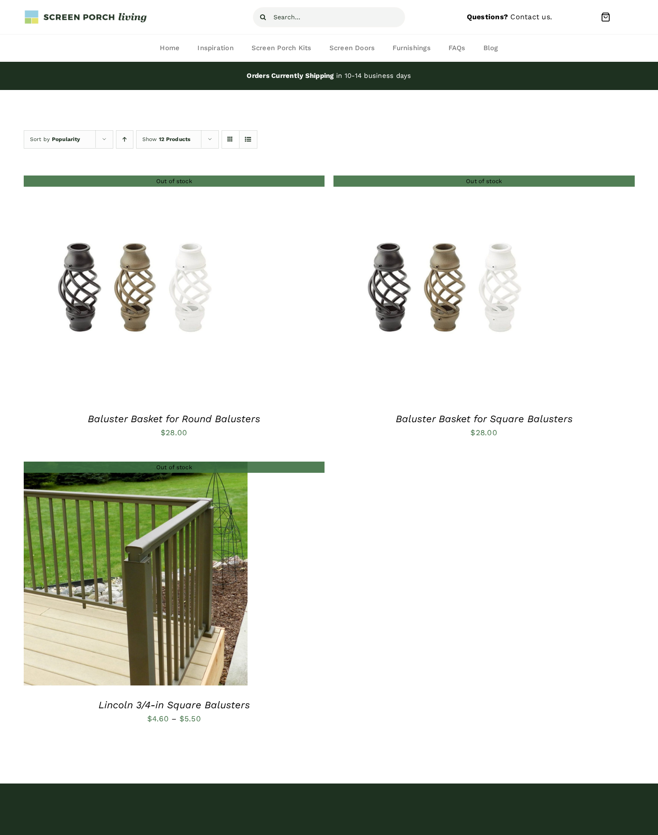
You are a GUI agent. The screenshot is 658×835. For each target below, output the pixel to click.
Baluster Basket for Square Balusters (484, 418)
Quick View (135, 290)
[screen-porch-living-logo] (86, 13)
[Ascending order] (124, 139)
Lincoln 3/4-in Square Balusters (174, 705)
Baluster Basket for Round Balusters (174, 418)
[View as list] (248, 139)
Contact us (530, 17)
